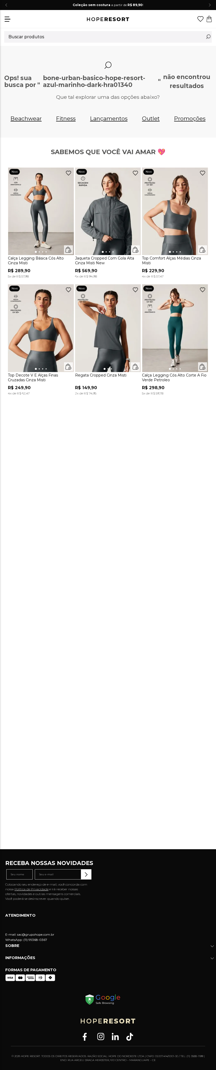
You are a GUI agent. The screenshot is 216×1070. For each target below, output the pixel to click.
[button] (7, 19)
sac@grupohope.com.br (35, 934)
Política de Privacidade (31, 889)
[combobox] (108, 37)
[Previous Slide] (6, 5)
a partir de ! (108, 5)
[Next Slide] (209, 5)
